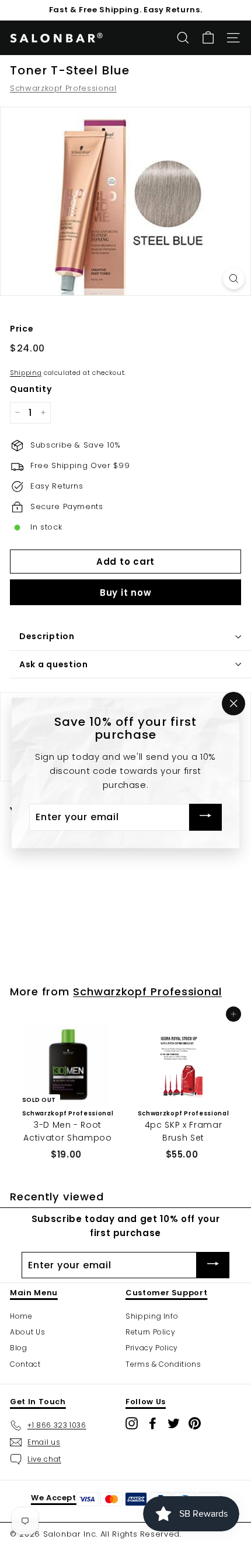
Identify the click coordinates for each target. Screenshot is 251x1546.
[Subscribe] (205, 817)
